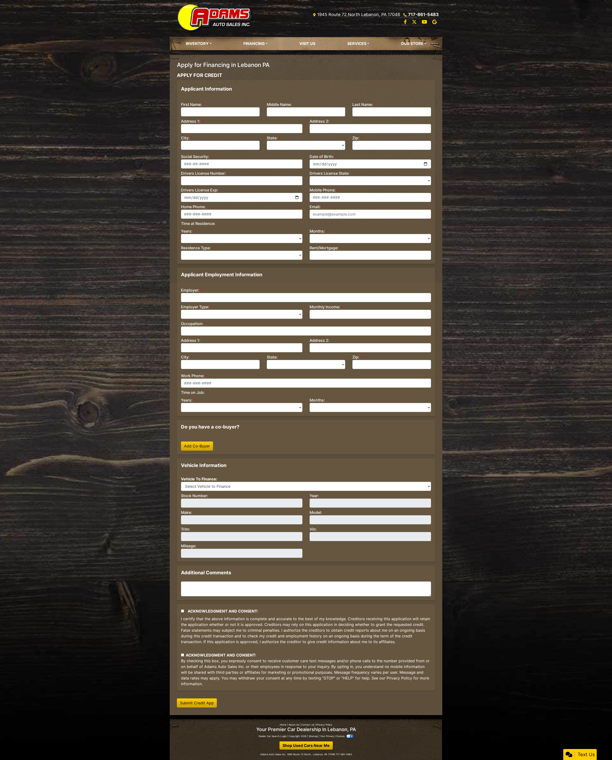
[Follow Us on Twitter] (415, 22)
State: (272, 138)
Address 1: (190, 121)
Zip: (355, 138)
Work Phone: (192, 375)
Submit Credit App (197, 702)
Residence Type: (196, 247)
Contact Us (307, 724)
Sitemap (313, 736)
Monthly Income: (325, 306)
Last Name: (362, 104)
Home (283, 724)
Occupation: (192, 323)
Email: (315, 206)
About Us (294, 724)
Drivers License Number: (203, 173)
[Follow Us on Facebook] (406, 22)
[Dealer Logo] (214, 18)
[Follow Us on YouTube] (425, 22)
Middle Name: (279, 104)
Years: (186, 231)
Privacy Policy (399, 678)
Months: (317, 231)
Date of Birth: (322, 156)
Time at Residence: (198, 223)
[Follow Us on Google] (434, 22)
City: (185, 138)
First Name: (191, 104)
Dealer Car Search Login (273, 736)
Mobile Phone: (323, 190)
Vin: (313, 529)
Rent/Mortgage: (324, 247)
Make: (186, 512)
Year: (314, 495)
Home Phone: (193, 206)
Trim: (185, 529)
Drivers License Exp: (199, 190)
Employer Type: (195, 306)
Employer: (190, 290)
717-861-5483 (423, 14)
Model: (316, 512)
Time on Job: (193, 392)
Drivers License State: (330, 173)
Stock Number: (194, 495)
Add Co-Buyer (197, 446)
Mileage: (188, 545)
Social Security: (195, 156)
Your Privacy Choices (332, 736)
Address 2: (319, 121)
